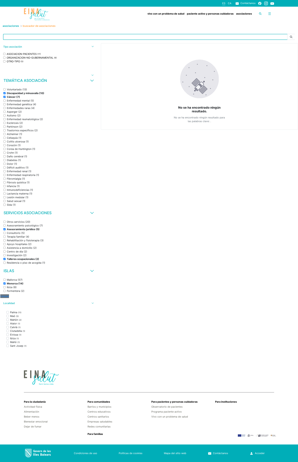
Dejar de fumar (32, 426)
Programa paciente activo (166, 411)
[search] (260, 14)
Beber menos (31, 416)
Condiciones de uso (85, 453)
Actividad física (33, 406)
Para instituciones (226, 401)
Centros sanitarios (98, 416)
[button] (48, 46)
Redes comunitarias (99, 426)
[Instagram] (266, 3)
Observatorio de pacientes (167, 406)
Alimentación (31, 411)
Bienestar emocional (36, 421)
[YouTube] (272, 3)
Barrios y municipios (99, 406)
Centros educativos (99, 411)
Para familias (95, 433)
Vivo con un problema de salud (169, 416)
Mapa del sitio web (175, 453)
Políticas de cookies (130, 453)
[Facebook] (260, 3)
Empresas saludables (100, 421)
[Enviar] (291, 37)
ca (229, 3)
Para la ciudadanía (35, 401)
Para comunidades (99, 401)
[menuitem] (166, 14)
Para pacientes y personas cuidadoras (174, 401)
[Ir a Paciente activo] (45, 14)
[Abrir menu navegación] (269, 14)
